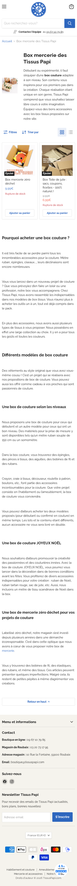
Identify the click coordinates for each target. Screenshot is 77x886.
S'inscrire (62, 817)
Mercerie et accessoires (28, 873)
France (37, 835)
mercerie (8, 651)
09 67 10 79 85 (55, 31)
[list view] (70, 132)
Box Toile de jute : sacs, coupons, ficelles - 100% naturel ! (55, 185)
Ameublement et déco (52, 869)
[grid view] (62, 132)
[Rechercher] (69, 23)
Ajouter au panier (19, 212)
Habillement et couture (21, 869)
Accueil (7, 41)
